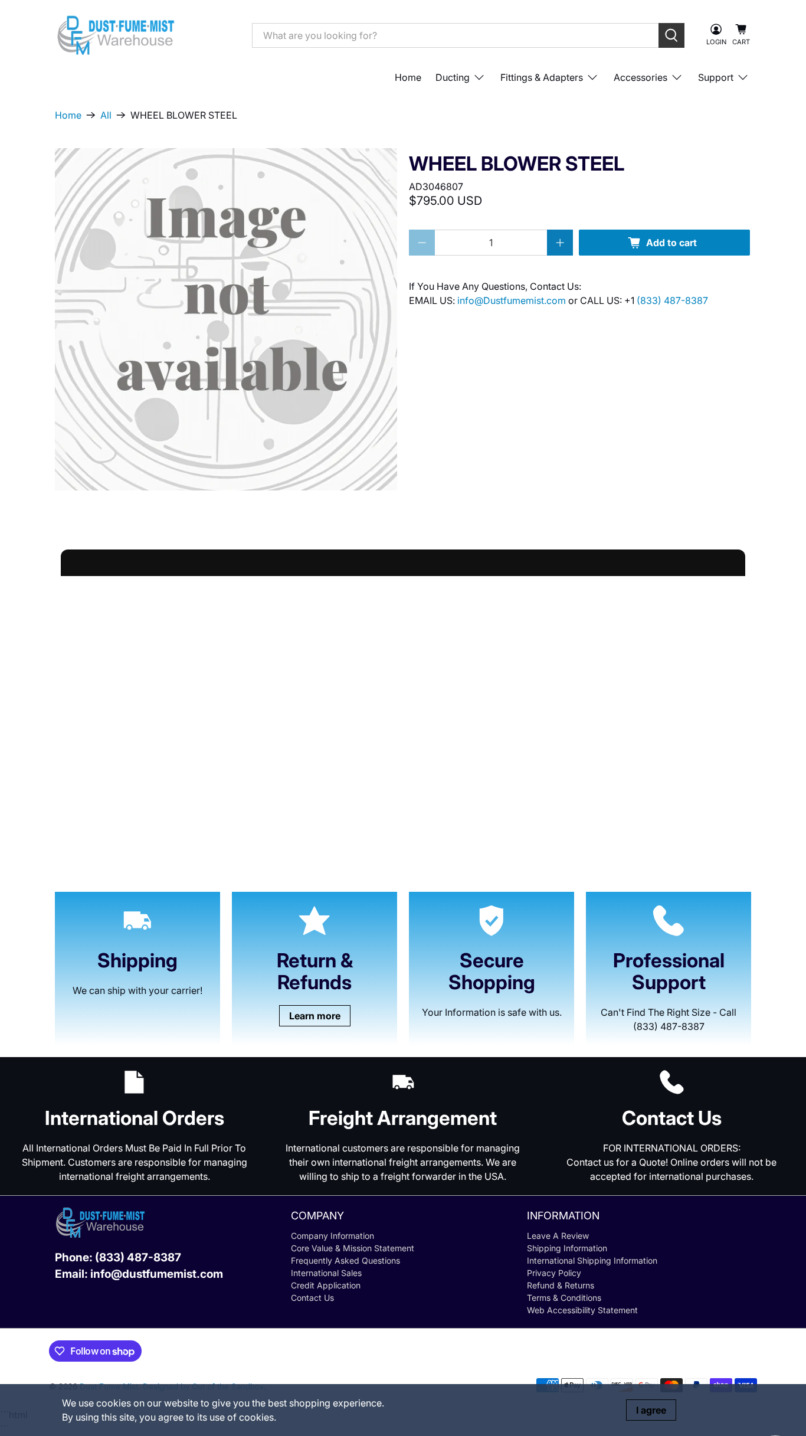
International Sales (326, 1273)
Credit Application (326, 1285)
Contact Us (312, 1298)
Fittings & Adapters (541, 77)
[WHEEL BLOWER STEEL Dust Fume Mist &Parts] (226, 319)
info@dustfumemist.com (156, 1274)
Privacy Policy (554, 1273)
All (106, 115)
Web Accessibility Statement (582, 1310)
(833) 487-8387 (672, 300)
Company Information (332, 1236)
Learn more (314, 1016)
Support (715, 77)
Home (408, 77)
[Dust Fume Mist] (144, 35)
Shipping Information (567, 1248)
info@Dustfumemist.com (512, 300)
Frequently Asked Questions (345, 1260)
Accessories (640, 77)
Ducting (452, 77)
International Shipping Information (592, 1260)
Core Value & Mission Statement (352, 1248)
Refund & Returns (560, 1285)
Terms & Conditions (564, 1298)
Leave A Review (558, 1236)
